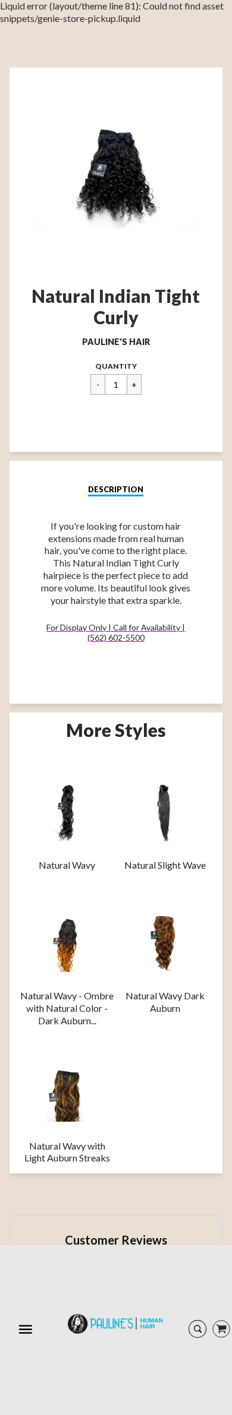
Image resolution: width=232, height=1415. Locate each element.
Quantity (116, 366)
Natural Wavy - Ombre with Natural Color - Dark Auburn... (67, 1008)
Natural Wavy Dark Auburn (165, 1002)
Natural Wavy (67, 864)
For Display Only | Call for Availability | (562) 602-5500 (115, 632)
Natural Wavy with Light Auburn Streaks (67, 1152)
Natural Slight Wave (165, 864)
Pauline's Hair (116, 342)
